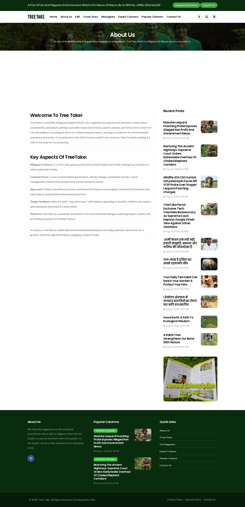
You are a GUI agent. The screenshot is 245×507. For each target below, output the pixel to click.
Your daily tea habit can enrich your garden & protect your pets (180, 280)
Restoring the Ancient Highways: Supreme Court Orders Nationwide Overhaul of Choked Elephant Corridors (179, 155)
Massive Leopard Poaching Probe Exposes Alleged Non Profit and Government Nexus (180, 127)
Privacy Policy (175, 499)
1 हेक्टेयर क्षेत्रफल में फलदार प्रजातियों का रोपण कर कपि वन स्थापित (180, 301)
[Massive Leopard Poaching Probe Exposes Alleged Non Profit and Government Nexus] (143, 435)
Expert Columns (128, 16)
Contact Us (173, 16)
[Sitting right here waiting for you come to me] (209, 127)
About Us (66, 16)
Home (53, 16)
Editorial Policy (193, 499)
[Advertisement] (122, 75)
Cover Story (90, 16)
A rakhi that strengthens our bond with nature (178, 338)
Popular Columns (152, 16)
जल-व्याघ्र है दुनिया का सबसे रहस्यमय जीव (177, 261)
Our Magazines (167, 444)
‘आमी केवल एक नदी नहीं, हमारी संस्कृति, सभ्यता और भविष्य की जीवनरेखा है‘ (180, 243)
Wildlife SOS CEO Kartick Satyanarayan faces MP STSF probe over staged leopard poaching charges (180, 184)
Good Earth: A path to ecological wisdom (178, 319)
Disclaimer (210, 499)
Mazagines (108, 16)
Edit (77, 16)
